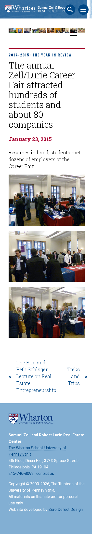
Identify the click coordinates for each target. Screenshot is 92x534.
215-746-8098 (21, 473)
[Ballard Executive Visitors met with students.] (27, 32)
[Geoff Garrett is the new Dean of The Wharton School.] (19, 32)
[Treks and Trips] (81, 32)
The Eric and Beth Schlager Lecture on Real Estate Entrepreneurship (36, 376)
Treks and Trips (73, 376)
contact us (45, 473)
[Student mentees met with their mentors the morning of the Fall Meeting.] (50, 32)
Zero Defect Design (66, 509)
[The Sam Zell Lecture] (58, 32)
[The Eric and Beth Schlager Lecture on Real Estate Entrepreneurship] (65, 32)
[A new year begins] (12, 32)
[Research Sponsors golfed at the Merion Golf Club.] (35, 32)
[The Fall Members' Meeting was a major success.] (42, 32)
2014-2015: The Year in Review (40, 54)
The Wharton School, (26, 447)
